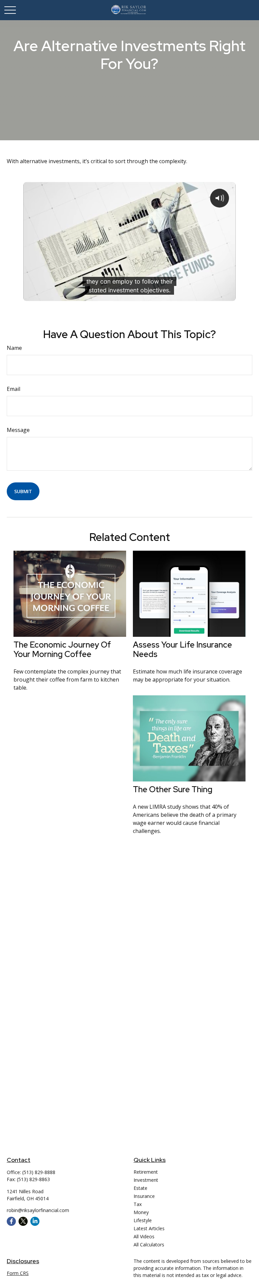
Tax (138, 1204)
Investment (146, 1180)
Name (14, 348)
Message (18, 430)
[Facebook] (11, 1221)
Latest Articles (149, 1228)
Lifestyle (143, 1220)
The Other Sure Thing (172, 789)
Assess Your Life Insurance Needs (182, 650)
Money (141, 1212)
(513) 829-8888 (38, 1172)
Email (13, 389)
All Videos (144, 1236)
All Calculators (149, 1244)
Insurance (144, 1196)
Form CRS (18, 1273)
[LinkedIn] (34, 1221)
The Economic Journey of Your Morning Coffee (62, 650)
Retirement (146, 1172)
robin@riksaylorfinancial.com (38, 1210)
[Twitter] (23, 1221)
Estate (140, 1188)
